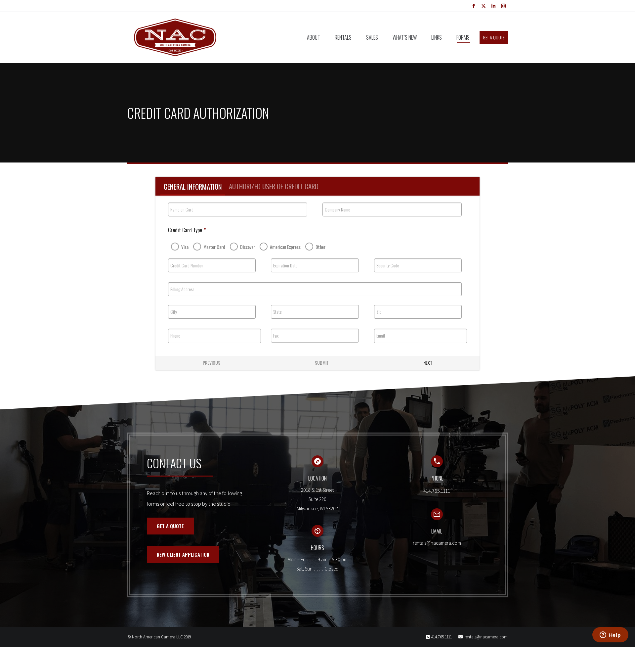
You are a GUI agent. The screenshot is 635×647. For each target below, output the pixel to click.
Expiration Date (285, 265)
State (277, 311)
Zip (379, 311)
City (173, 311)
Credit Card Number (186, 265)
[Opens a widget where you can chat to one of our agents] (610, 635)
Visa (185, 246)
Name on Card (181, 209)
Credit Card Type (187, 230)
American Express (285, 246)
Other (320, 246)
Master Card (214, 246)
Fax (275, 335)
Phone (175, 335)
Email (380, 335)
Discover (247, 246)
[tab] (192, 186)
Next (427, 362)
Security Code (387, 265)
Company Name (337, 209)
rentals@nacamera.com (486, 637)
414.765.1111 (441, 637)
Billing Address (182, 289)
